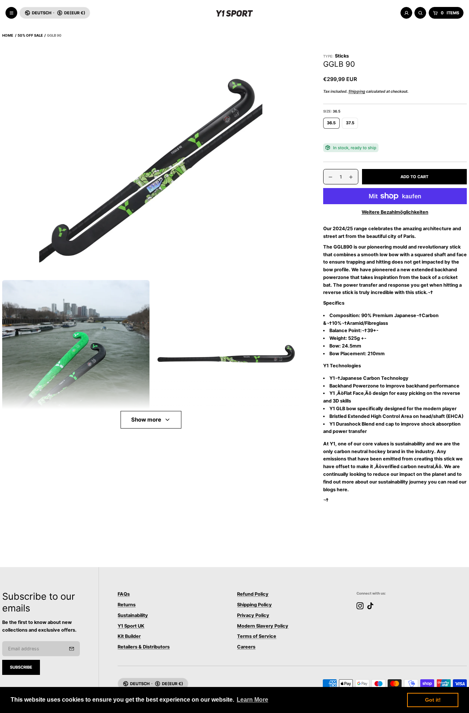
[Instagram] (360, 605)
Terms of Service (256, 636)
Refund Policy (253, 594)
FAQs (124, 594)
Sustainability (133, 615)
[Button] (151, 165)
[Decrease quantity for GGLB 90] (328, 177)
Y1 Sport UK (131, 626)
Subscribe (21, 667)
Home (7, 35)
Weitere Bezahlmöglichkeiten (395, 212)
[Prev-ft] (71, 649)
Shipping (356, 91)
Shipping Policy (254, 604)
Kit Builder (129, 636)
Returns (127, 604)
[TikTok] (370, 605)
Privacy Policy (253, 615)
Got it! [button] (433, 700)
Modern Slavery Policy (262, 626)
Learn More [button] (252, 700)
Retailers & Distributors (144, 647)
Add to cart (414, 176)
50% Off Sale (30, 35)
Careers (246, 647)
